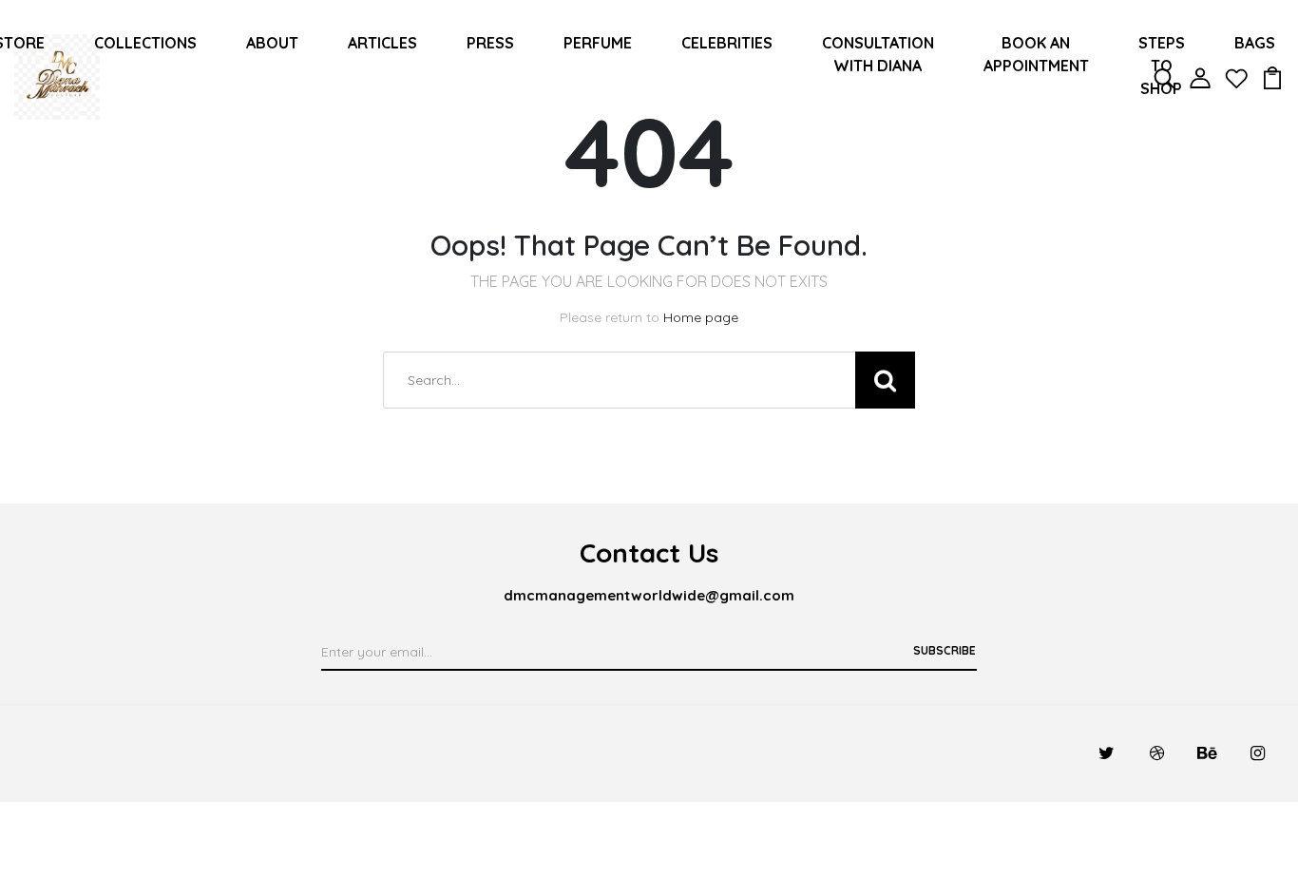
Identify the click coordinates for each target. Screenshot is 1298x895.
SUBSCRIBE (944, 650)
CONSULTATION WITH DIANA (878, 54)
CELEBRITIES (727, 42)
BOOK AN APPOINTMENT (1036, 54)
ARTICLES (382, 42)
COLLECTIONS (145, 42)
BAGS (1254, 42)
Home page (700, 317)
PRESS (490, 42)
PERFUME (597, 42)
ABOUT (272, 42)
